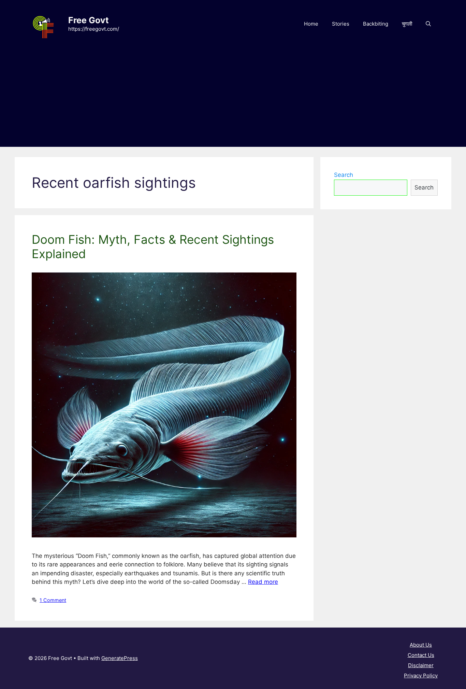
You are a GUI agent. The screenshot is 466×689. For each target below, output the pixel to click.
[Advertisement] (233, 99)
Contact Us (421, 655)
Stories (340, 23)
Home (311, 23)
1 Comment (53, 600)
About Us (421, 645)
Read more (263, 581)
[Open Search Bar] (428, 24)
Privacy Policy (421, 675)
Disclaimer (421, 665)
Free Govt (88, 20)
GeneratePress (119, 658)
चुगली (407, 23)
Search (343, 174)
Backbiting (375, 23)
